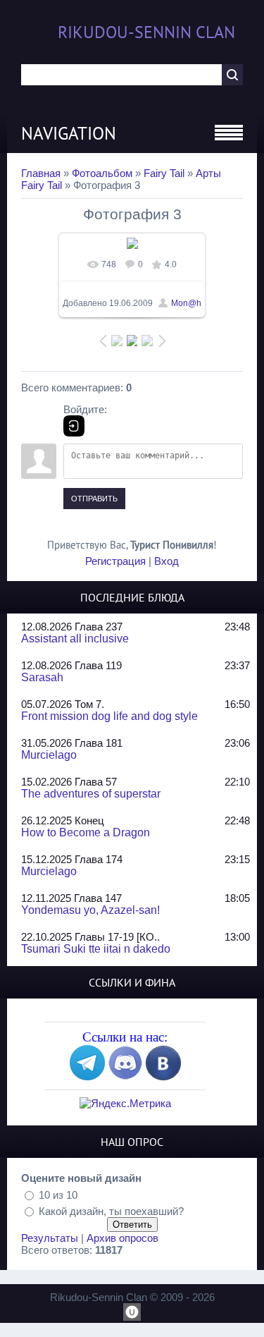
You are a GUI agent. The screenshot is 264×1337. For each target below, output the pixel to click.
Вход (166, 561)
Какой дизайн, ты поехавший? (111, 1211)
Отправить (94, 498)
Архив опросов (122, 1238)
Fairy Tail (164, 173)
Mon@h (186, 303)
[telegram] (87, 1076)
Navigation (68, 133)
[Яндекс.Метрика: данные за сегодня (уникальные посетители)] (125, 1103)
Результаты (49, 1238)
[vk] (163, 1076)
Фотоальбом (102, 173)
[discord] (125, 1076)
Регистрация (115, 561)
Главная (41, 173)
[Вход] (73, 425)
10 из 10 (58, 1194)
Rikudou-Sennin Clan (146, 32)
